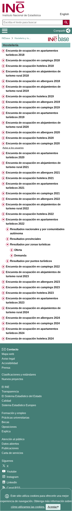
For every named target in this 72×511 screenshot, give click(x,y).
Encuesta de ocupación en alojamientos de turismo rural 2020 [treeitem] (33, 124)
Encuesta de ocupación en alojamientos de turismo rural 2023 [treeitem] (33, 274)
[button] (61, 31)
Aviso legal (8, 358)
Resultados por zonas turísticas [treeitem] (30, 244)
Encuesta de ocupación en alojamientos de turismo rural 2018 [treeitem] (33, 73)
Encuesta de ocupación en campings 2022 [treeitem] (33, 266)
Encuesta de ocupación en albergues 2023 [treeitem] (33, 281)
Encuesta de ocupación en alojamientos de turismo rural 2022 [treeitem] (33, 206)
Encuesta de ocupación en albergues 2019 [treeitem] (33, 101)
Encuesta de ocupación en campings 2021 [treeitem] (33, 193)
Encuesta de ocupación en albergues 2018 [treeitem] (33, 81)
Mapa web (8, 354)
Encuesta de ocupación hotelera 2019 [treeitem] (30, 96)
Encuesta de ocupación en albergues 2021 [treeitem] (33, 172)
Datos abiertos (10, 443)
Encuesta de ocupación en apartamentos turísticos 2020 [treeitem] (32, 155)
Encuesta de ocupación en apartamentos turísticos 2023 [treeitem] (32, 300)
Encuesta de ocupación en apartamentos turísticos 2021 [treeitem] (32, 185)
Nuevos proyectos (12, 379)
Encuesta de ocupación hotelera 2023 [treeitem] (30, 292)
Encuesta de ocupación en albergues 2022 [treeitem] (33, 198)
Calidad (6, 400)
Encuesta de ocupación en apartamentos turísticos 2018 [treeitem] (32, 52)
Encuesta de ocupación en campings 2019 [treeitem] (33, 107)
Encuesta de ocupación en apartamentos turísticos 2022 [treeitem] (32, 221)
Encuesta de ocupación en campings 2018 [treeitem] (33, 60)
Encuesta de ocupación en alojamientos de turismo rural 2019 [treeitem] (33, 88)
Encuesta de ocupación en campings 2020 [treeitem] (33, 143)
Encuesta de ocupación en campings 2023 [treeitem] (33, 287)
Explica (6, 431)
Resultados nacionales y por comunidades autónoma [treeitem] (37, 231)
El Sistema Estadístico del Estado (22, 396)
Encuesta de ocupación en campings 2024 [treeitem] (33, 323)
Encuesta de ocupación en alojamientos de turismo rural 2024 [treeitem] (33, 310)
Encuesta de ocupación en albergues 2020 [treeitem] (33, 132)
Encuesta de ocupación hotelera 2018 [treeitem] (30, 65)
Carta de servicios (12, 453)
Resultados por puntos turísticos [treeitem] (31, 261)
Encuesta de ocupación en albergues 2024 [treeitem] (33, 317)
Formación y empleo (14, 413)
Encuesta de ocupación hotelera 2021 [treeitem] (30, 178)
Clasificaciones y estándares (19, 374)
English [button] (64, 14)
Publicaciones (10, 448)
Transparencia (10, 391)
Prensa (6, 367)
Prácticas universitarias (15, 417)
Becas (5, 422)
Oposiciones (9, 426)
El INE (5, 387)
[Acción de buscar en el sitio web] (66, 22)
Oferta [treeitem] (18, 250)
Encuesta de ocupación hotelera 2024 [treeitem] (30, 338)
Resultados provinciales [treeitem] (25, 238)
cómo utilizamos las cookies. (28, 506)
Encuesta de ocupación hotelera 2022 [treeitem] (30, 214)
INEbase (6, 38)
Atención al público (13, 439)
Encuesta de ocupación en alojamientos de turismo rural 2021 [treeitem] (33, 164)
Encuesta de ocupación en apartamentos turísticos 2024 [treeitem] (32, 330)
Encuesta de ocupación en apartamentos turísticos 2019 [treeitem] (32, 115)
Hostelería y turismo (24, 38)
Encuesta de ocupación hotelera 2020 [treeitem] (30, 138)
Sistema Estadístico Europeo (19, 405)
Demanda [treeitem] (20, 255)
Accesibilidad (10, 363)
